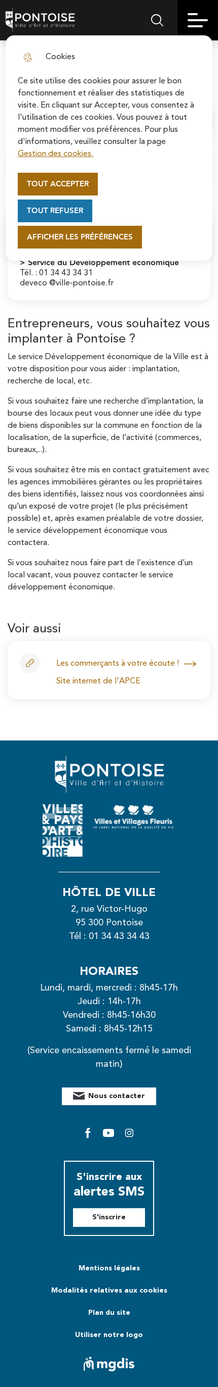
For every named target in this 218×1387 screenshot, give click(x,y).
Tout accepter (58, 184)
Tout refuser (55, 211)
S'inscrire (109, 1217)
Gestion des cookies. (55, 154)
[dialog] (109, 148)
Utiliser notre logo (109, 1335)
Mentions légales (109, 1268)
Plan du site (109, 1312)
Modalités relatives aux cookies (109, 1290)
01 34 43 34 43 (119, 936)
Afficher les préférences (80, 237)
